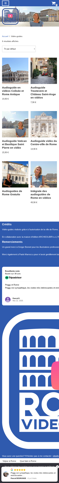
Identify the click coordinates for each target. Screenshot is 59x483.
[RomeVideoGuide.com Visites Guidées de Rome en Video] (10, 16)
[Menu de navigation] (5, 3)
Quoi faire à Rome (28, 461)
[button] (57, 466)
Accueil (5, 36)
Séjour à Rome (9, 461)
